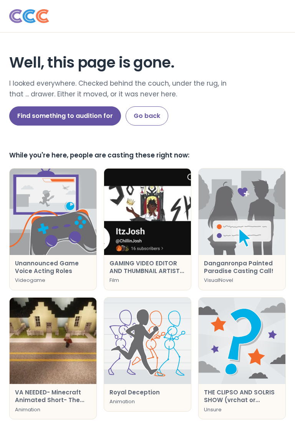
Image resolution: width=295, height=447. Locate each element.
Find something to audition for (65, 115)
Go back (147, 115)
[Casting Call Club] (147, 16)
